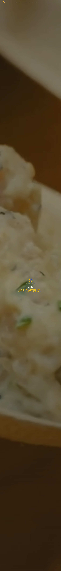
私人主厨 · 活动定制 (17, 2)
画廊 (32, 2)
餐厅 (29, 2)
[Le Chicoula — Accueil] (4, 2)
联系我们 (35, 2)
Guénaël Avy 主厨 (24, 2)
